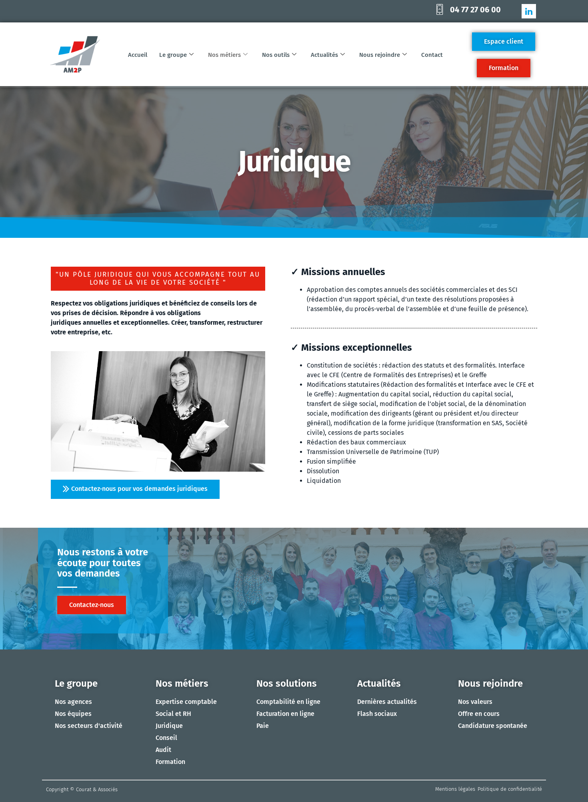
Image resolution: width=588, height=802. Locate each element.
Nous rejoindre (379, 54)
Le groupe (173, 54)
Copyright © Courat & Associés (82, 789)
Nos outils (276, 54)
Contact (432, 54)
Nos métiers (224, 54)
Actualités (324, 54)
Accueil (137, 54)
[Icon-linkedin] (529, 11)
